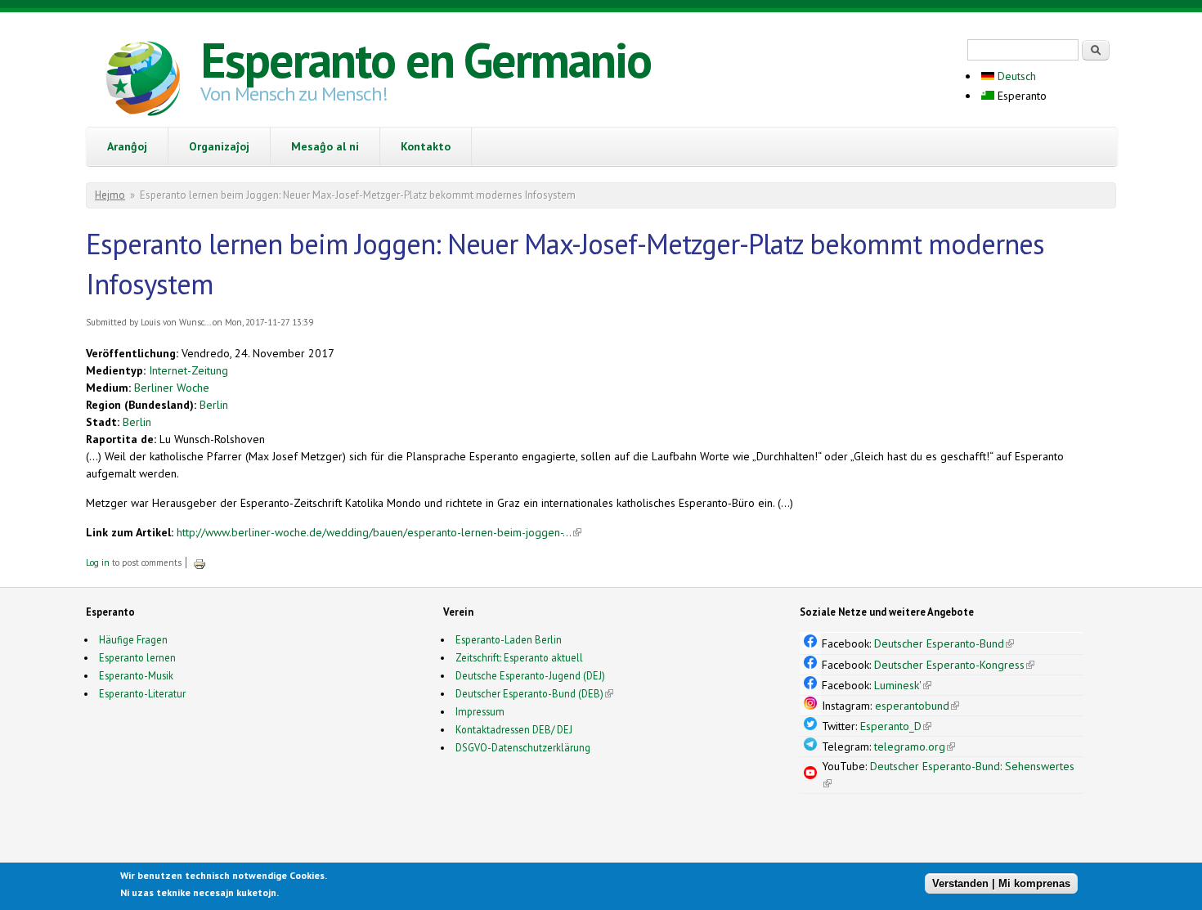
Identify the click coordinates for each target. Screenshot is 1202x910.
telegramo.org (914, 746)
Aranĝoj (127, 146)
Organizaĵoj (219, 146)
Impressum (480, 711)
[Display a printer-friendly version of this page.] (199, 562)
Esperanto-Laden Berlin (508, 639)
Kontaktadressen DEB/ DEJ (513, 729)
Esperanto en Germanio (425, 60)
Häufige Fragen (133, 639)
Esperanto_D (895, 726)
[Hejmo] (143, 81)
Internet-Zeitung (188, 370)
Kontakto (426, 146)
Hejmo (110, 195)
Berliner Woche (171, 387)
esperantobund (917, 705)
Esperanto (1020, 95)
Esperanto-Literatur (142, 693)
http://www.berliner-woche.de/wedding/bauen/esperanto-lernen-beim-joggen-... (379, 532)
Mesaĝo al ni (325, 146)
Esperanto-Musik (136, 675)
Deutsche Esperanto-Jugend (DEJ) (530, 675)
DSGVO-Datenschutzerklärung (522, 747)
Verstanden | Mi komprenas (1001, 883)
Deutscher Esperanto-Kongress (954, 664)
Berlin (214, 404)
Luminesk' (902, 685)
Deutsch (1015, 76)
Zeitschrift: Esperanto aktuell (519, 657)
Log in (98, 562)
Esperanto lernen (137, 657)
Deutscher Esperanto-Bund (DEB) (529, 693)
